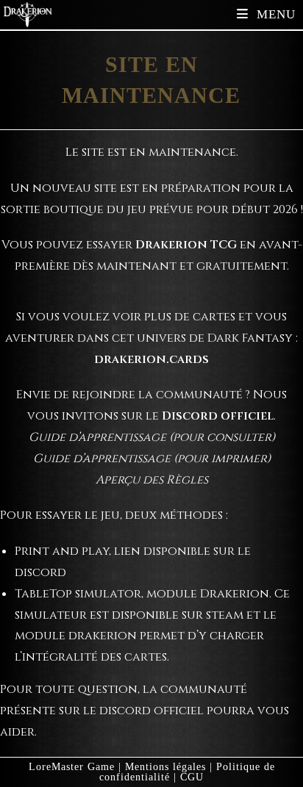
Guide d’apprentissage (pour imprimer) (152, 458)
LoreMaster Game (72, 766)
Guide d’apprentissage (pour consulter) (152, 437)
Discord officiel (218, 416)
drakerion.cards (151, 359)
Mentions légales (165, 766)
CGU (192, 777)
